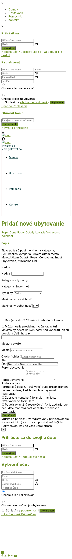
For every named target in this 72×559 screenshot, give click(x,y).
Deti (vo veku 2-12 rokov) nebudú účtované (34, 320)
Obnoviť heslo (10, 124)
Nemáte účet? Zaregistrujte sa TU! (24, 51)
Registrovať (57, 102)
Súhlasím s (27, 102)
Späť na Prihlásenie (14, 106)
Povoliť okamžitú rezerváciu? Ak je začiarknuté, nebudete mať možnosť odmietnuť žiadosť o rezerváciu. (35, 408)
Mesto (5, 350)
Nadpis (5, 267)
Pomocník (15, 16)
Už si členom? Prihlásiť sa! (18, 514)
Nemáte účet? (10, 457)
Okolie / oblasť (11, 356)
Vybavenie (53, 232)
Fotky (21, 232)
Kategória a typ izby (14, 280)
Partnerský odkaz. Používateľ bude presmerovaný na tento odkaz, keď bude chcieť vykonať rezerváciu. (35, 390)
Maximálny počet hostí (16, 299)
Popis (5, 232)
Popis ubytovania (12, 367)
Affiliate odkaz (10, 383)
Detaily (30, 232)
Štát (3, 360)
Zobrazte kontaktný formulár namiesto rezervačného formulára (28, 399)
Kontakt (13, 20)
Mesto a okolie (11, 343)
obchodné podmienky (34, 102)
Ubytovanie (16, 13)
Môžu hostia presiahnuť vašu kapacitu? (31, 326)
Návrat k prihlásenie (14, 127)
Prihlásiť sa (8, 48)
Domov (13, 9)
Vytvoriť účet (47, 510)
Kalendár (7, 236)
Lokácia (40, 232)
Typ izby (7, 293)
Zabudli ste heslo (34, 457)
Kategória (7, 286)
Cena (13, 232)
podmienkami (30, 510)
